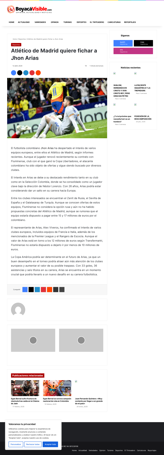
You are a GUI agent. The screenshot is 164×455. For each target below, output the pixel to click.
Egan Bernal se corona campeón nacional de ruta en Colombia (57, 399)
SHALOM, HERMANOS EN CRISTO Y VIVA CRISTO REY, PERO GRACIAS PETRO (122, 90)
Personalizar (16, 444)
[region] (33, 435)
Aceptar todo (50, 444)
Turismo (67, 22)
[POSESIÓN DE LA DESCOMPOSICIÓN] (143, 108)
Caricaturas (114, 22)
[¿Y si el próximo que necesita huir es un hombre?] (123, 108)
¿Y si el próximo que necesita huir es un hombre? (122, 119)
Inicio (14, 39)
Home (11, 22)
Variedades (40, 22)
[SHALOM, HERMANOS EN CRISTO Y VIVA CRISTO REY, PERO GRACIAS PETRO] (123, 77)
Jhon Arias (47, 148)
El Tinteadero (97, 22)
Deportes (81, 22)
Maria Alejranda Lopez (40, 304)
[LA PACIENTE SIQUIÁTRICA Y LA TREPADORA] (143, 77)
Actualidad (24, 22)
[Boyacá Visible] (29, 9)
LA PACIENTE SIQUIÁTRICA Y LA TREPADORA (142, 88)
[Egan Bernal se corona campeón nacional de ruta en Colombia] (57, 388)
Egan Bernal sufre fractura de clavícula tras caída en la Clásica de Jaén (25, 401)
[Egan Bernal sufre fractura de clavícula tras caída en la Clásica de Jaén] (25, 388)
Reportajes (130, 22)
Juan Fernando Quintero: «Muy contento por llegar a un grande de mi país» (89, 401)
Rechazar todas (33, 444)
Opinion (54, 22)
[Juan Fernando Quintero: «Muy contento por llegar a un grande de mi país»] (89, 388)
